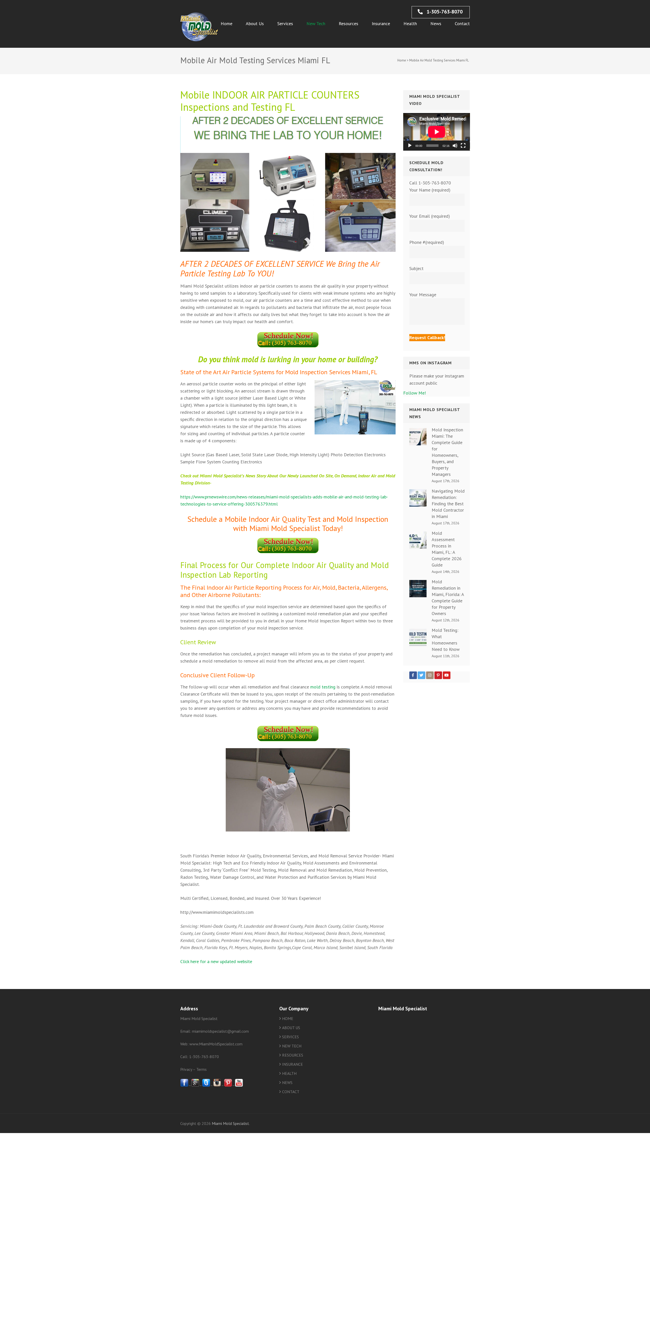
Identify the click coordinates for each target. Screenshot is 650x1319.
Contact (462, 23)
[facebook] (184, 1085)
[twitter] (206, 1085)
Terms (201, 1069)
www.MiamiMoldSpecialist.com (215, 1043)
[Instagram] (430, 675)
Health (410, 23)
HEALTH (289, 1073)
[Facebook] (413, 675)
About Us (255, 23)
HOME (287, 1018)
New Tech (315, 23)
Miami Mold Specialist (230, 1123)
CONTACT (290, 1091)
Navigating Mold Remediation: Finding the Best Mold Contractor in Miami (448, 503)
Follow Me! (414, 393)
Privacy (186, 1069)
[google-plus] (195, 1085)
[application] (436, 132)
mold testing (322, 687)
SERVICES (290, 1036)
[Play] (409, 145)
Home (226, 23)
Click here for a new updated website (216, 961)
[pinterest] (228, 1085)
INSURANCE (292, 1064)
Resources (348, 23)
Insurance (381, 23)
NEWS (287, 1082)
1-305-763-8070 (444, 11)
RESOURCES (292, 1055)
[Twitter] (421, 675)
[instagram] (217, 1085)
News (435, 23)
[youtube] (239, 1085)
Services (285, 23)
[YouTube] (446, 675)
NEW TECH (291, 1045)
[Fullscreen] (463, 145)
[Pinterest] (438, 675)
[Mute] (455, 145)
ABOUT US (291, 1027)
